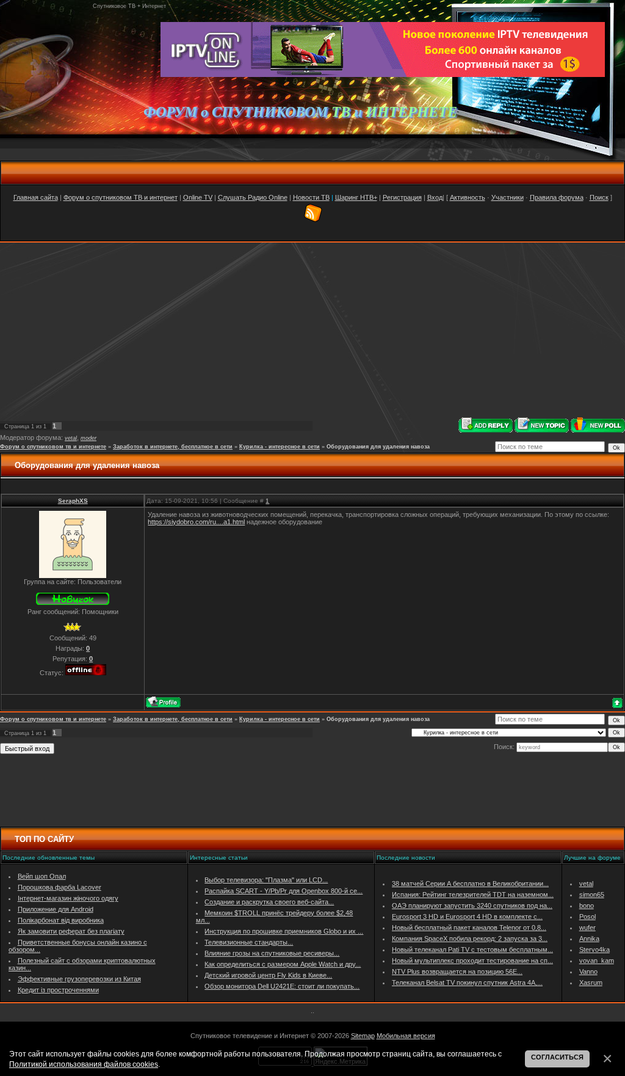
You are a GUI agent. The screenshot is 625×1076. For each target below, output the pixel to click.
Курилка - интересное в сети (279, 447)
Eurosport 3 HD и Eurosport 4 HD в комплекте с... (467, 916)
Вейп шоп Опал (42, 876)
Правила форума (556, 197)
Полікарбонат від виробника (61, 920)
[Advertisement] (312, 329)
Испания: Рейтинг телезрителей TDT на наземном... (473, 894)
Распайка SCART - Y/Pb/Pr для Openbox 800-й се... (283, 891)
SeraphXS (73, 500)
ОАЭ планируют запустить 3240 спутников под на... (472, 905)
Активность (467, 197)
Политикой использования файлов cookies (83, 1064)
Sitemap (363, 1035)
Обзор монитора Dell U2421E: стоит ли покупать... (281, 986)
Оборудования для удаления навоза (378, 447)
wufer (587, 927)
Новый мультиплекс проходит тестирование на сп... (472, 960)
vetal (71, 438)
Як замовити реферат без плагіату (71, 931)
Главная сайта (35, 197)
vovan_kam (596, 960)
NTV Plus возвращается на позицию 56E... (457, 971)
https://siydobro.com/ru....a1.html (196, 521)
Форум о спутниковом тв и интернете (53, 447)
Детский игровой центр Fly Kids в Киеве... (268, 975)
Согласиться (557, 1057)
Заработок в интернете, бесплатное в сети (173, 447)
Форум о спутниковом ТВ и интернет (120, 197)
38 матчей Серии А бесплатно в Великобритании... (470, 883)
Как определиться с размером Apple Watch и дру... (282, 964)
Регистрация (402, 197)
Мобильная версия (406, 1035)
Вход (435, 197)
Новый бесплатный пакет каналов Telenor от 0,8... (469, 927)
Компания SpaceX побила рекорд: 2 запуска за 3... (469, 938)
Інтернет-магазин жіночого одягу (68, 898)
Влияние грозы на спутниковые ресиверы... (271, 953)
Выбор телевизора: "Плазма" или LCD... (266, 880)
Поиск (599, 197)
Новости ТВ (311, 197)
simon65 (591, 894)
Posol (587, 916)
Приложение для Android (55, 909)
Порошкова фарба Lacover (59, 887)
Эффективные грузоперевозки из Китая (79, 979)
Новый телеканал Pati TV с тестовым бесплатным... (472, 949)
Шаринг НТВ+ (356, 197)
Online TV (197, 197)
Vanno (588, 971)
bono (586, 905)
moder (88, 438)
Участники (507, 197)
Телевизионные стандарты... (248, 942)
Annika (589, 938)
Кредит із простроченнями (58, 990)
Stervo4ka (594, 949)
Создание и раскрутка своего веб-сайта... (269, 902)
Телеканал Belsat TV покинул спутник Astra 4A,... (467, 982)
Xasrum (590, 982)
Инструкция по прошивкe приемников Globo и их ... (283, 931)
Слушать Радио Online (252, 197)
